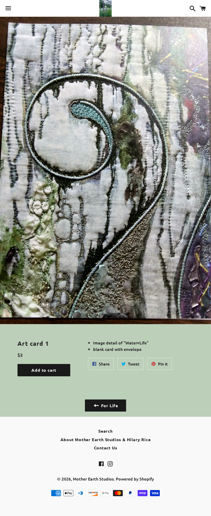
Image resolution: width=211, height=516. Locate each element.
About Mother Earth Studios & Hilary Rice (105, 439)
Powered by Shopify (135, 479)
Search (105, 431)
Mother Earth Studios (93, 479)
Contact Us (105, 447)
